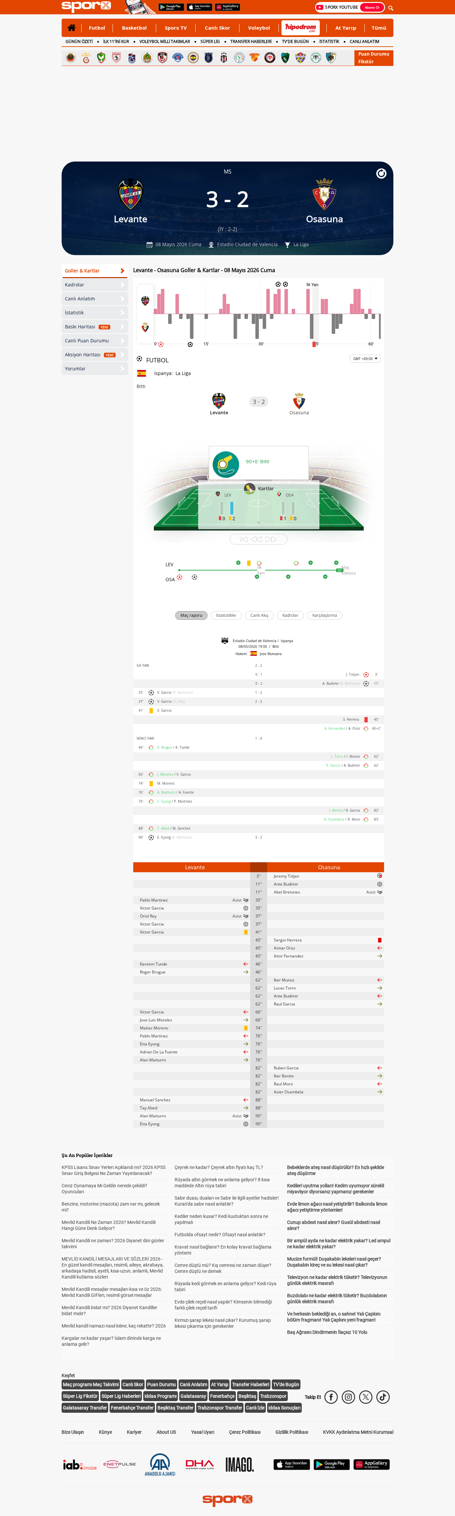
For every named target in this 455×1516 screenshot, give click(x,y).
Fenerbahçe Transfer (132, 1407)
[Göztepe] (254, 57)
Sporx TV (176, 27)
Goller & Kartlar (82, 270)
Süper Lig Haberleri (121, 1396)
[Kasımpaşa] (178, 57)
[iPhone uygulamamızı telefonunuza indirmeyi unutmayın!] (197, 10)
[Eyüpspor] (300, 57)
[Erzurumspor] (331, 57)
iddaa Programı (161, 1396)
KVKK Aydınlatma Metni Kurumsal (358, 1432)
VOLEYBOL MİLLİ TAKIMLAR (165, 41)
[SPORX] (227, 1501)
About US (166, 1432)
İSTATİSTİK (329, 41)
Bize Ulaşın (73, 1432)
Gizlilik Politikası (291, 1432)
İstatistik (74, 312)
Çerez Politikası (244, 1432)
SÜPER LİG (210, 41)
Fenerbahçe (222, 1396)
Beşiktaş (247, 1396)
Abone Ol (372, 7)
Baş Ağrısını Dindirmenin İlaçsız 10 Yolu (327, 1332)
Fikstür (366, 62)
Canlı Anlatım (80, 298)
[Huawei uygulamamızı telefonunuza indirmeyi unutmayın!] (225, 10)
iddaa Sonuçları (284, 1407)
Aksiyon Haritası (89, 354)
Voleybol (259, 27)
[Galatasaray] (86, 57)
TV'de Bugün (286, 1384)
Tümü (379, 27)
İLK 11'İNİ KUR (116, 41)
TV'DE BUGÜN (295, 41)
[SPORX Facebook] (331, 1397)
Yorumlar (75, 368)
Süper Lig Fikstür (80, 1396)
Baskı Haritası (86, 326)
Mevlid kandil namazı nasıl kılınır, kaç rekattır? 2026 (114, 1325)
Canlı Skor (217, 27)
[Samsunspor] (116, 57)
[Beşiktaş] (223, 57)
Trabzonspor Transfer (220, 1407)
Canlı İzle (255, 1407)
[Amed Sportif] (101, 57)
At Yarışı (345, 27)
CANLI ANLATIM (364, 41)
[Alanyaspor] (147, 57)
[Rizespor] (239, 57)
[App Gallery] (371, 1468)
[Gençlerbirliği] (70, 57)
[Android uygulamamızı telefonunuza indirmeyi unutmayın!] (169, 10)
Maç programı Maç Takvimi (91, 1384)
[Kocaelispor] (285, 57)
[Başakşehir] (208, 57)
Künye (105, 1432)
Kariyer (134, 1432)
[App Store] (291, 1468)
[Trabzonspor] (132, 57)
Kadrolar (74, 284)
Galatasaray (193, 1396)
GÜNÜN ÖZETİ (79, 41)
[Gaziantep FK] (162, 57)
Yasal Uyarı (202, 1432)
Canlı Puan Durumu (87, 340)
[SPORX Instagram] (348, 1397)
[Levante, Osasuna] (145, 314)
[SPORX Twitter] (365, 1397)
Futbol (97, 27)
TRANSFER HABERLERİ (250, 41)
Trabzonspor (273, 1396)
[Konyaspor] (315, 57)
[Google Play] (331, 1468)
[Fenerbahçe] (193, 57)
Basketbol (134, 27)
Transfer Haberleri (250, 1384)
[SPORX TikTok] (383, 1397)
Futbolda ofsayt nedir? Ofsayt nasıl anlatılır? (220, 1234)
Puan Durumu (373, 54)
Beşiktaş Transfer (176, 1407)
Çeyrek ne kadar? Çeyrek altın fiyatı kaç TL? (219, 1167)
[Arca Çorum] (269, 57)
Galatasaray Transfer (85, 1407)
